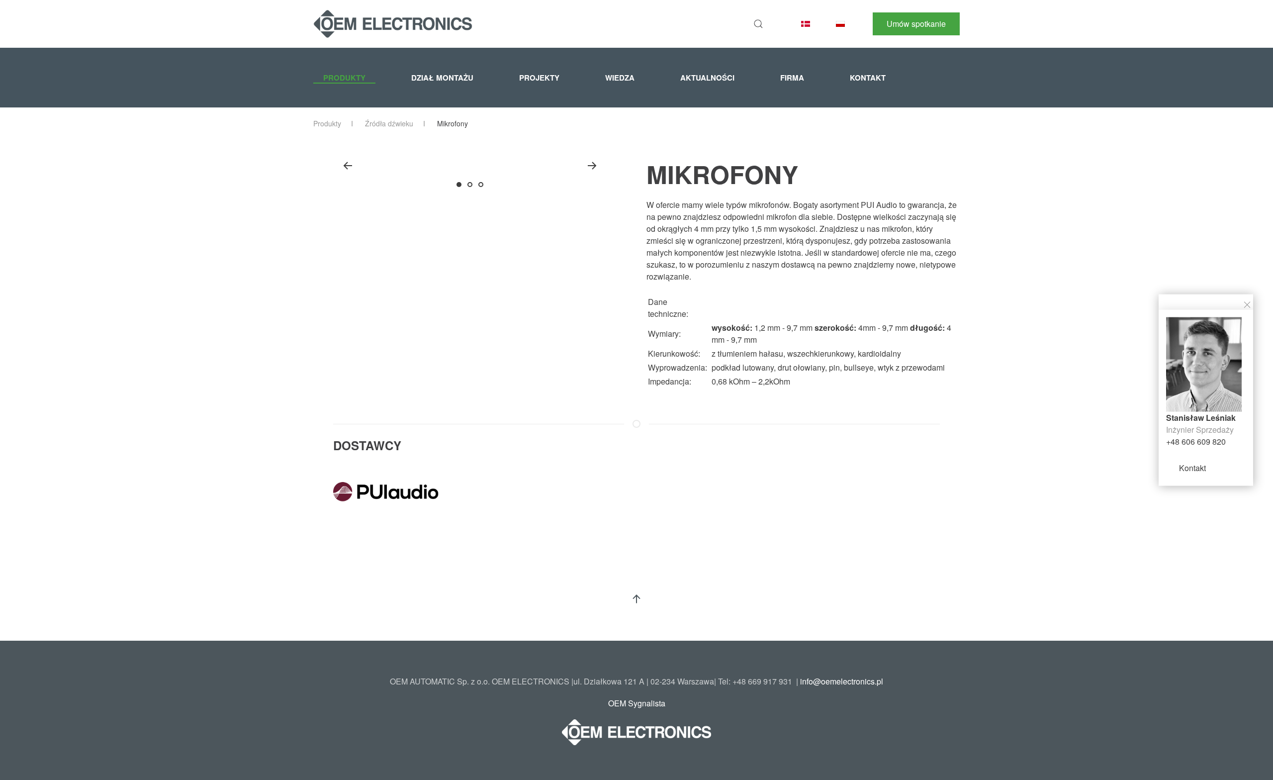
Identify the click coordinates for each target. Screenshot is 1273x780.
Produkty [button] (344, 77)
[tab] (458, 184)
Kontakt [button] (868, 77)
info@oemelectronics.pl (841, 681)
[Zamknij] (1247, 303)
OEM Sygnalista (636, 703)
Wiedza (620, 77)
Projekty (539, 77)
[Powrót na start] (392, 24)
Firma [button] (792, 77)
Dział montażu (442, 77)
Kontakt (1192, 467)
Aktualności (707, 77)
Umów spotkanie (916, 23)
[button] (758, 24)
